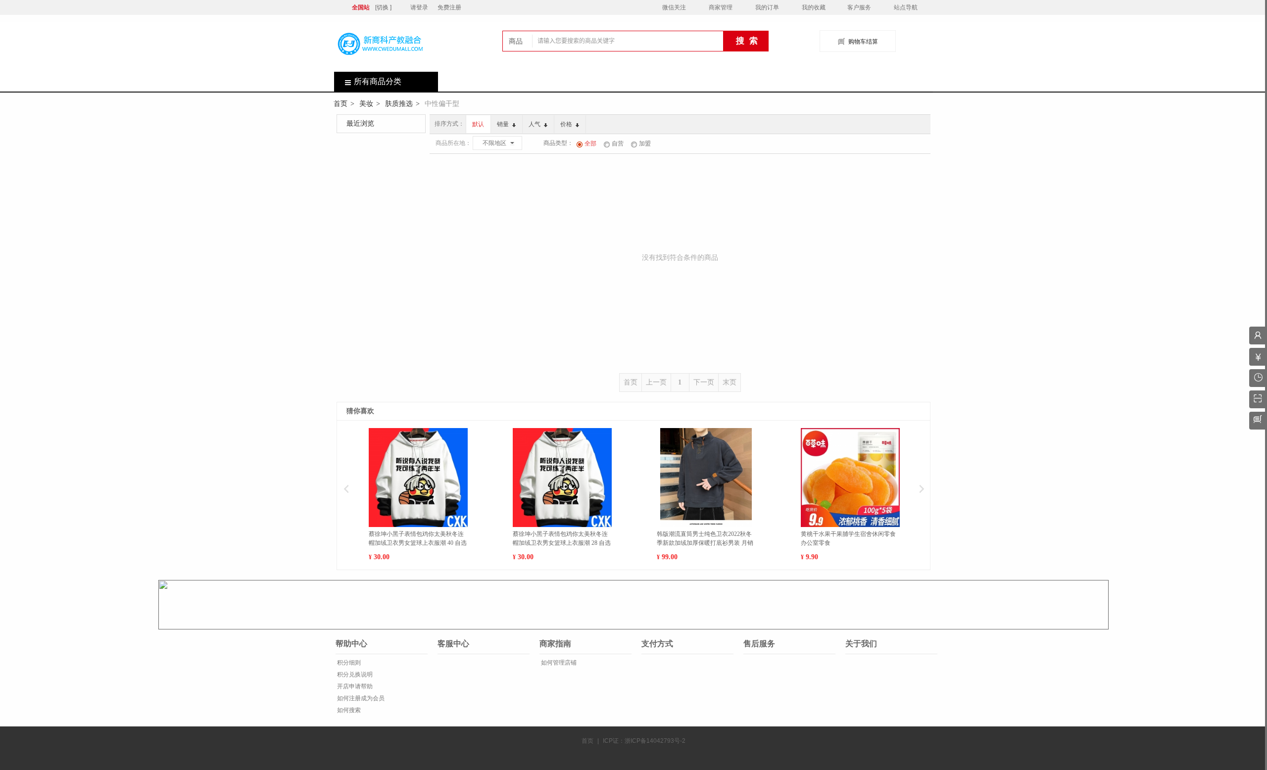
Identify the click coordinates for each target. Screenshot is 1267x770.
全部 (590, 143)
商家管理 (720, 7)
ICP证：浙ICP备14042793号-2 (644, 740)
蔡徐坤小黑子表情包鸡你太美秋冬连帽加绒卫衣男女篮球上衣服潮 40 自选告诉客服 (418, 538)
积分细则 (348, 662)
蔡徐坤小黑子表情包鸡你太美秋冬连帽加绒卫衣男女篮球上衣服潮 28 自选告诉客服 (562, 538)
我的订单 (767, 7)
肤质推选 (399, 103)
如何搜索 (348, 710)
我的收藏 (814, 7)
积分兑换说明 (354, 674)
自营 (618, 143)
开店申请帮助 (354, 686)
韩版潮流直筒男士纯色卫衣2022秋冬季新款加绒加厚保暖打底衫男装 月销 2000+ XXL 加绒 (705, 538)
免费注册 (449, 7)
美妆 (366, 103)
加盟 (645, 143)
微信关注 (674, 7)
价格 (567, 124)
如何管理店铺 (558, 662)
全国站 (361, 7)
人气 (535, 124)
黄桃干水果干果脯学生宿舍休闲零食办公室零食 (848, 538)
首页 (340, 103)
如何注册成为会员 (360, 698)
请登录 (419, 7)
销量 (503, 124)
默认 (478, 124)
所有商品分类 (377, 81)
